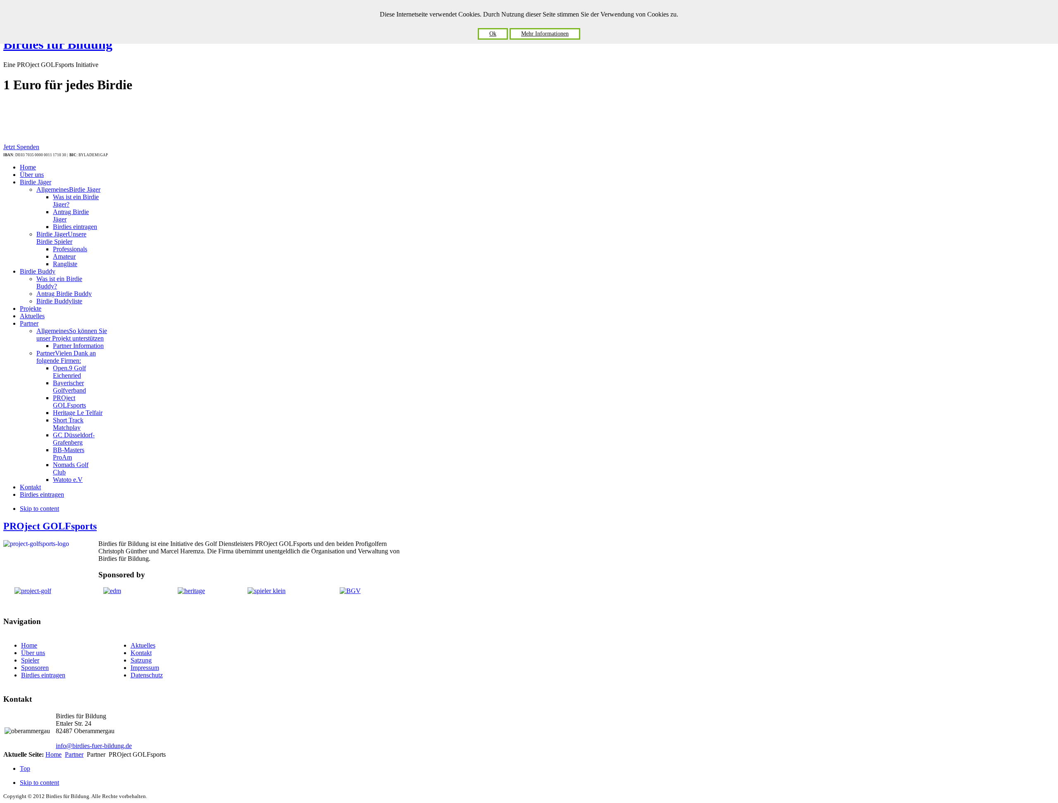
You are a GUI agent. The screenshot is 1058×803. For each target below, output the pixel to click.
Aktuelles (143, 645)
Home (29, 645)
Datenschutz (147, 675)
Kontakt (141, 652)
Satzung (141, 660)
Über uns (33, 652)
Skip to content (39, 508)
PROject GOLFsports (50, 526)
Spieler (30, 660)
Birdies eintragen (43, 675)
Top (25, 768)
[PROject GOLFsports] (32, 590)
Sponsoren (35, 667)
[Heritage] (191, 590)
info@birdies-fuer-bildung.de (94, 745)
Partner (74, 754)
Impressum (145, 667)
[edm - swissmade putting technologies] (112, 590)
